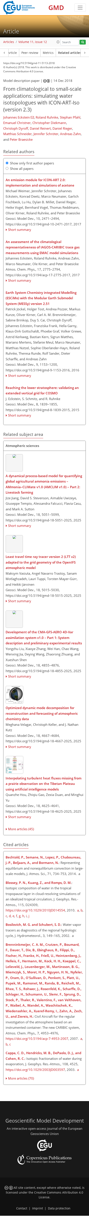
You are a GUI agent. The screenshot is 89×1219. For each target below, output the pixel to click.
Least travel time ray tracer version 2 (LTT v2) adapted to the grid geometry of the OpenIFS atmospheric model (41, 562)
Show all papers (21, 168)
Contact (21, 1208)
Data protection (59, 1208)
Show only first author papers (32, 163)
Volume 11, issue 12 (32, 42)
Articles (8, 42)
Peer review (29, 53)
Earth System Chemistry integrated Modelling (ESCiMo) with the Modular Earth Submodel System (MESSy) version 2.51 (41, 298)
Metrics (48, 53)
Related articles (69, 53)
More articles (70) (21, 1078)
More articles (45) (21, 829)
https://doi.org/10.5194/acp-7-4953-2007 (37, 1038)
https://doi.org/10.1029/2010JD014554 (35, 910)
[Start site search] (82, 42)
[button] (58, 42)
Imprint (37, 1208)
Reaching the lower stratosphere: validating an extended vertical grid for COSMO (42, 390)
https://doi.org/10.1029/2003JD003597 (35, 1069)
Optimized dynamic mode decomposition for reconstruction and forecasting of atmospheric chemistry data (42, 713)
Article (12, 53)
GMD (56, 7)
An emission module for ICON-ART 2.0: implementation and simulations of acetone (40, 183)
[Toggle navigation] (80, 7)
